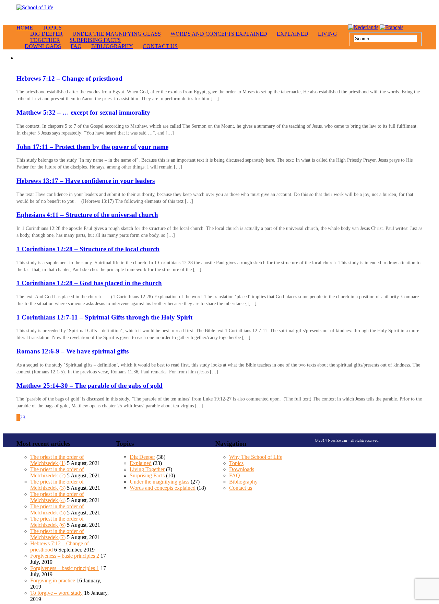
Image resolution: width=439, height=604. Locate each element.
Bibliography (112, 46)
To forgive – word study (56, 593)
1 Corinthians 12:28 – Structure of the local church (87, 249)
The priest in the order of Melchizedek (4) (57, 497)
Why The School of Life (255, 457)
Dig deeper (46, 34)
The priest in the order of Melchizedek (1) (57, 460)
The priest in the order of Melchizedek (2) (57, 472)
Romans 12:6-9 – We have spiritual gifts (72, 351)
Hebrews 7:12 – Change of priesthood (69, 78)
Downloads (43, 46)
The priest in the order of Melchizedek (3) (57, 485)
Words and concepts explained (218, 34)
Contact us (160, 46)
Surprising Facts (95, 40)
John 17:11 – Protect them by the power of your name (92, 146)
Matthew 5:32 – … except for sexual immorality (83, 112)
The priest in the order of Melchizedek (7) (57, 534)
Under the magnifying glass (116, 34)
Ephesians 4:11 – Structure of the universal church (87, 214)
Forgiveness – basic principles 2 (64, 556)
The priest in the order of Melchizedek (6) (57, 522)
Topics (52, 28)
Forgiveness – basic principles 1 (64, 568)
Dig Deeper (142, 457)
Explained (292, 34)
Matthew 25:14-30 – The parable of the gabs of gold (89, 385)
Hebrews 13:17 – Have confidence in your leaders (85, 180)
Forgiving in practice (52, 580)
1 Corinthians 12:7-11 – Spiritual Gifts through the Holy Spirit (104, 317)
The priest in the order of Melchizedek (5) (57, 509)
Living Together (147, 469)
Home (24, 28)
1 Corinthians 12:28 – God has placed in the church (89, 283)
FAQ (76, 46)
